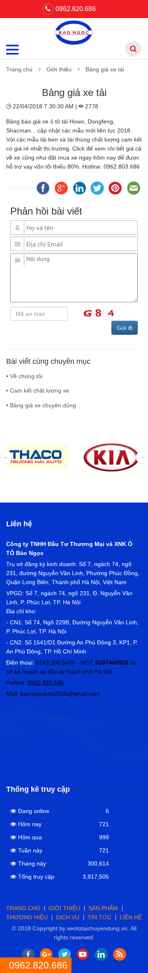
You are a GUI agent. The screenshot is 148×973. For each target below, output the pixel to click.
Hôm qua (30, 837)
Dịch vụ (67, 917)
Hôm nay (30, 824)
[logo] (74, 32)
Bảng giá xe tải (105, 69)
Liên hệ (131, 917)
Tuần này (30, 850)
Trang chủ (19, 69)
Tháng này (32, 863)
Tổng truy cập (36, 876)
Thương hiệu (27, 917)
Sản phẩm (103, 908)
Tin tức (99, 917)
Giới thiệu (59, 69)
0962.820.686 (76, 8)
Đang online (33, 811)
